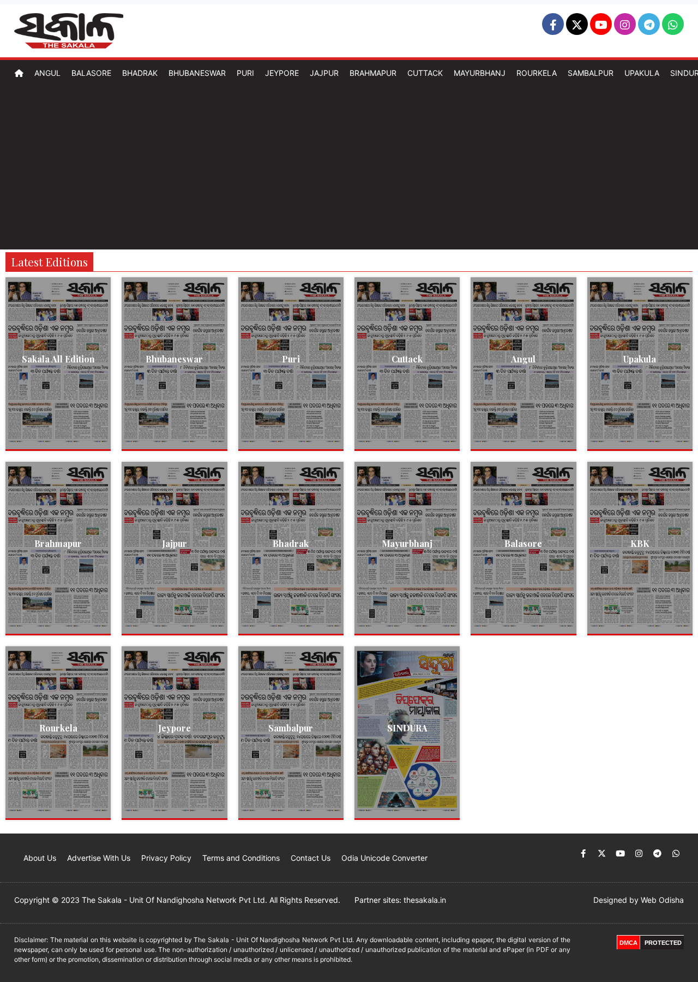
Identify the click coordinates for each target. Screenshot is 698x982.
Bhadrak (140, 73)
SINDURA (407, 728)
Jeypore (282, 73)
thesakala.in (425, 899)
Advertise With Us (98, 857)
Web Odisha (662, 899)
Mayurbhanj (480, 73)
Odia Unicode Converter (384, 857)
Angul (47, 73)
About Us (39, 857)
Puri (245, 73)
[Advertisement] (349, 167)
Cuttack (425, 73)
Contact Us (310, 857)
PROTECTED (663, 942)
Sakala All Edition (58, 359)
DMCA (628, 942)
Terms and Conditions (241, 857)
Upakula (641, 73)
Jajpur (324, 73)
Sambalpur (590, 73)
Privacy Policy (166, 857)
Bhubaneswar (197, 73)
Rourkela (536, 73)
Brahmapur (373, 73)
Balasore (91, 73)
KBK (639, 543)
